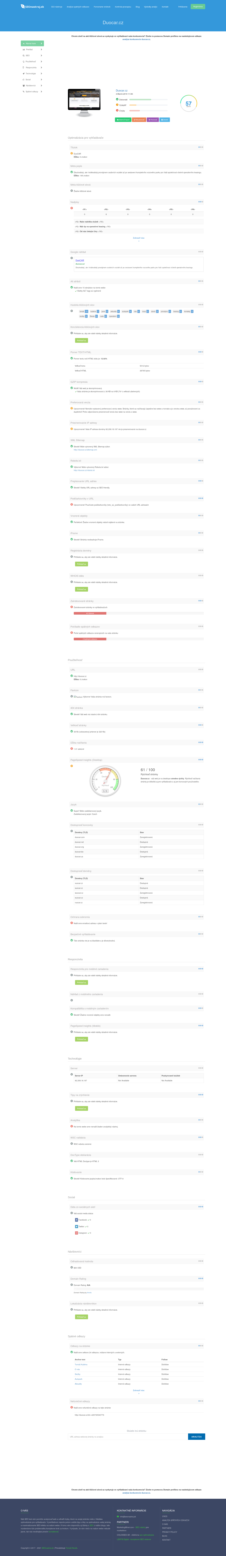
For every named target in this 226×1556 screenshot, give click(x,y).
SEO (92, 1525)
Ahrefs (89, 1292)
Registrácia (198, 6)
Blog (138, 6)
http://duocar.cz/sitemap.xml (85, 449)
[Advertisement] (136, 64)
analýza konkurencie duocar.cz (136, 39)
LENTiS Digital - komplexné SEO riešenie (134, 1539)
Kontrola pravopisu (123, 6)
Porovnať (153, 120)
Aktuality (78, 1383)
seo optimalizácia (147, 1535)
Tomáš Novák (71, 1548)
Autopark (78, 1379)
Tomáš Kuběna (81, 1364)
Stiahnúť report (124, 120)
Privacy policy (169, 1532)
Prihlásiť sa (81, 340)
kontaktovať (53, 1531)
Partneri (166, 1528)
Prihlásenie (182, 6)
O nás (77, 1369)
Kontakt (165, 6)
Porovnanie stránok (102, 6)
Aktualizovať (139, 120)
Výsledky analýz (150, 6)
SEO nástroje (56, 6)
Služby (77, 1374)
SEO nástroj (140, 1527)
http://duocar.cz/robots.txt (84, 470)
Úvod (164, 1516)
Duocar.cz (122, 90)
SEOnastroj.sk (47, 1548)
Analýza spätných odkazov (78, 6)
